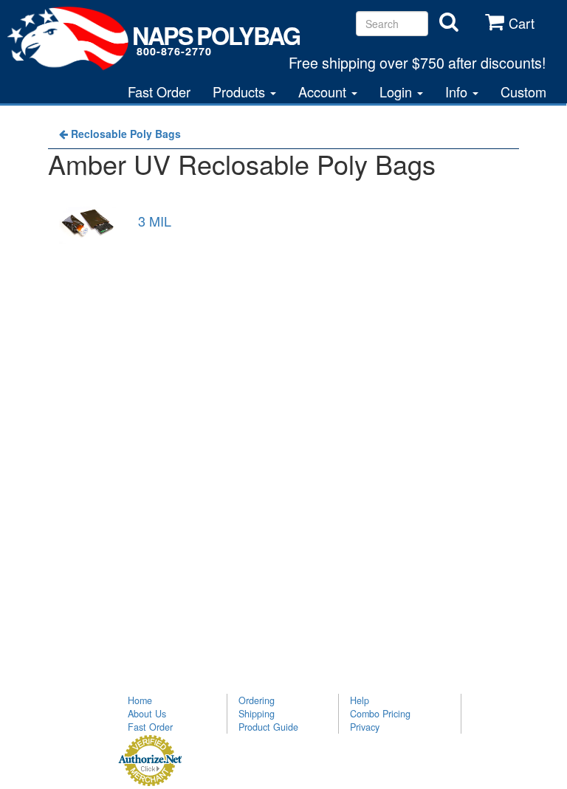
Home (140, 700)
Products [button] (241, 91)
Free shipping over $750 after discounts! (417, 62)
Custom (523, 91)
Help (359, 700)
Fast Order (159, 91)
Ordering (256, 700)
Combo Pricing (380, 713)
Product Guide (268, 727)
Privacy (364, 727)
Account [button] (324, 91)
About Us (147, 713)
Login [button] (397, 91)
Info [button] (458, 91)
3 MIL (154, 220)
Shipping (256, 713)
